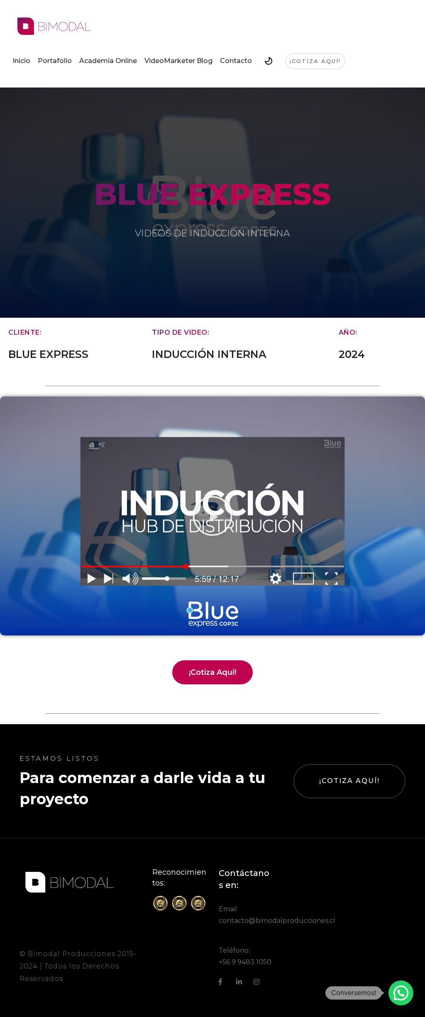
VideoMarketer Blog (178, 61)
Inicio (21, 61)
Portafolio (55, 61)
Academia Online (108, 61)
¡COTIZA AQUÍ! (349, 781)
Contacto (236, 61)
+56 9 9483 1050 (245, 962)
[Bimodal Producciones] (53, 26)
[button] (212, 516)
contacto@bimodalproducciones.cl (277, 921)
